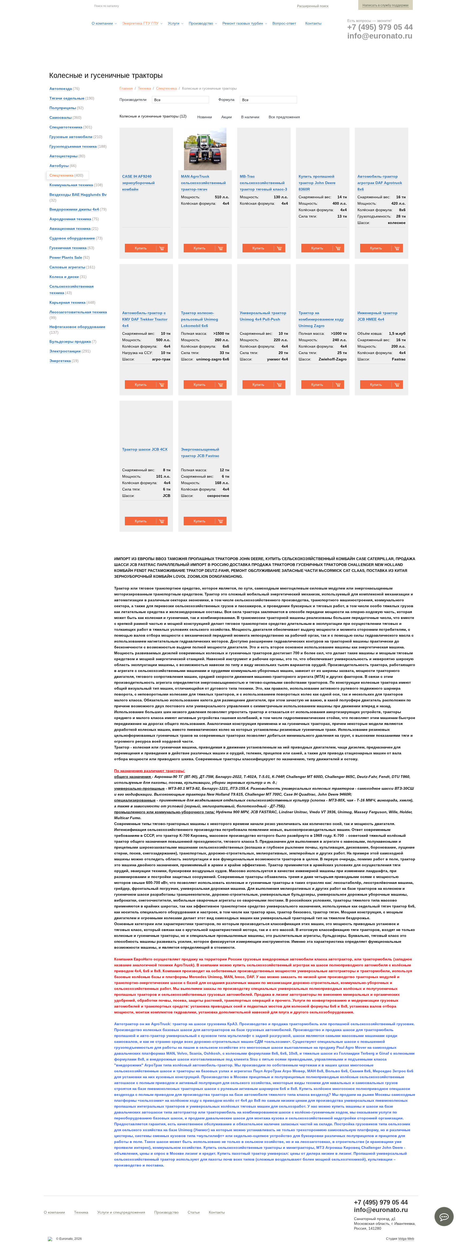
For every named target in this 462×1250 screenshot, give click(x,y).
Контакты (217, 1212)
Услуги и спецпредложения (121, 1212)
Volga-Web (406, 1239)
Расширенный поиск (312, 6)
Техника (144, 88)
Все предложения (284, 117)
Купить (141, 248)
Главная (126, 88)
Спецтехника (166, 88)
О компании (54, 1212)
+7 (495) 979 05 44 (380, 27)
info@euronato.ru (380, 36)
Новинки (204, 117)
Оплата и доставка (333, 58)
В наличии (250, 117)
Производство (166, 1212)
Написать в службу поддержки (386, 5)
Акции (226, 117)
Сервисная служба (280, 58)
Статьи (194, 1212)
